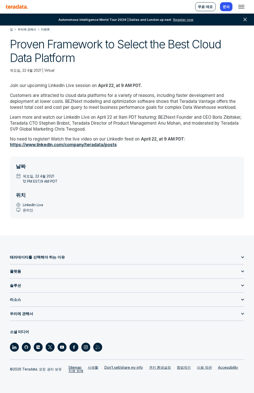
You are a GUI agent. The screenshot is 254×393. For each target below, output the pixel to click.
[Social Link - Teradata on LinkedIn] (14, 347)
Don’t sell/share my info (123, 367)
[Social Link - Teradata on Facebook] (73, 347)
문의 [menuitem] (226, 6)
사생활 (93, 367)
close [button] (245, 20)
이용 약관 (204, 367)
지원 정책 (75, 371)
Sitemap (75, 367)
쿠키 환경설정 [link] (160, 367)
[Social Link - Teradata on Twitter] (50, 347)
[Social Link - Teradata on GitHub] (26, 347)
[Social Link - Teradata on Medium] (38, 347)
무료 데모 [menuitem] (205, 6)
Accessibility (228, 367)
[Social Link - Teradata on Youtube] (62, 347)
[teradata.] (17, 7)
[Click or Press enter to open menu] (241, 6)
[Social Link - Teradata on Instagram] (85, 347)
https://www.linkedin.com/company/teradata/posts (63, 144)
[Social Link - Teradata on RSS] (97, 347)
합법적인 (184, 367)
